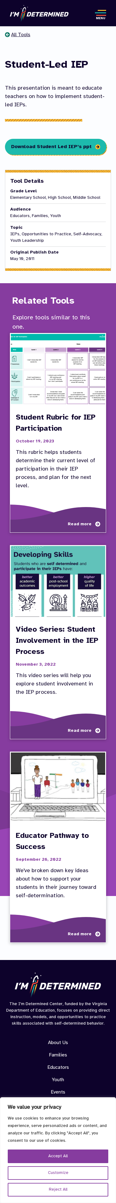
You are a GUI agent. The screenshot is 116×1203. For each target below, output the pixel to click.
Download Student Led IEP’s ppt (51, 146)
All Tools (20, 34)
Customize (58, 1173)
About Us (58, 1042)
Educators (58, 1067)
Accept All (58, 1156)
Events (58, 1092)
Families (58, 1055)
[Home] (39, 14)
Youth (58, 1079)
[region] (58, 1150)
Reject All (58, 1189)
